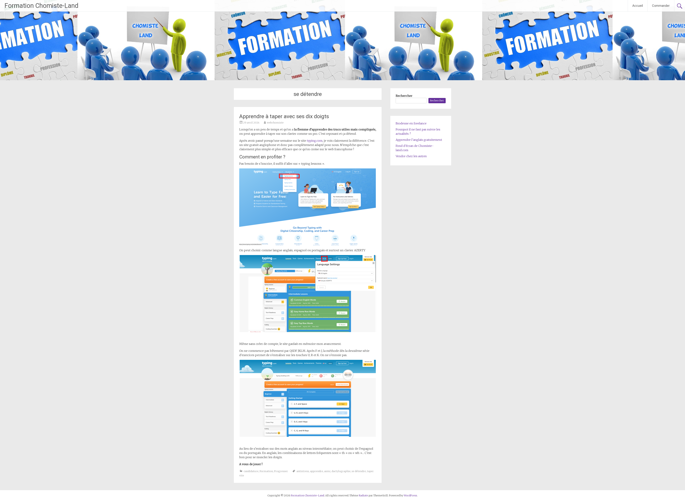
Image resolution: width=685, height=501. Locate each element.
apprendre (316, 471)
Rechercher (404, 95)
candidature (251, 471)
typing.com (315, 140)
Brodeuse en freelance (411, 123)
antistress (302, 471)
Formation (266, 471)
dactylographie (341, 471)
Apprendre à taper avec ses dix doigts (284, 116)
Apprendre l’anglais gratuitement (419, 140)
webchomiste (275, 122)
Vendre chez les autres (411, 156)
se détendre (359, 471)
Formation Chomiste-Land (41, 5)
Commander (661, 5)
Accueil (637, 5)
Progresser (281, 471)
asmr (327, 471)
